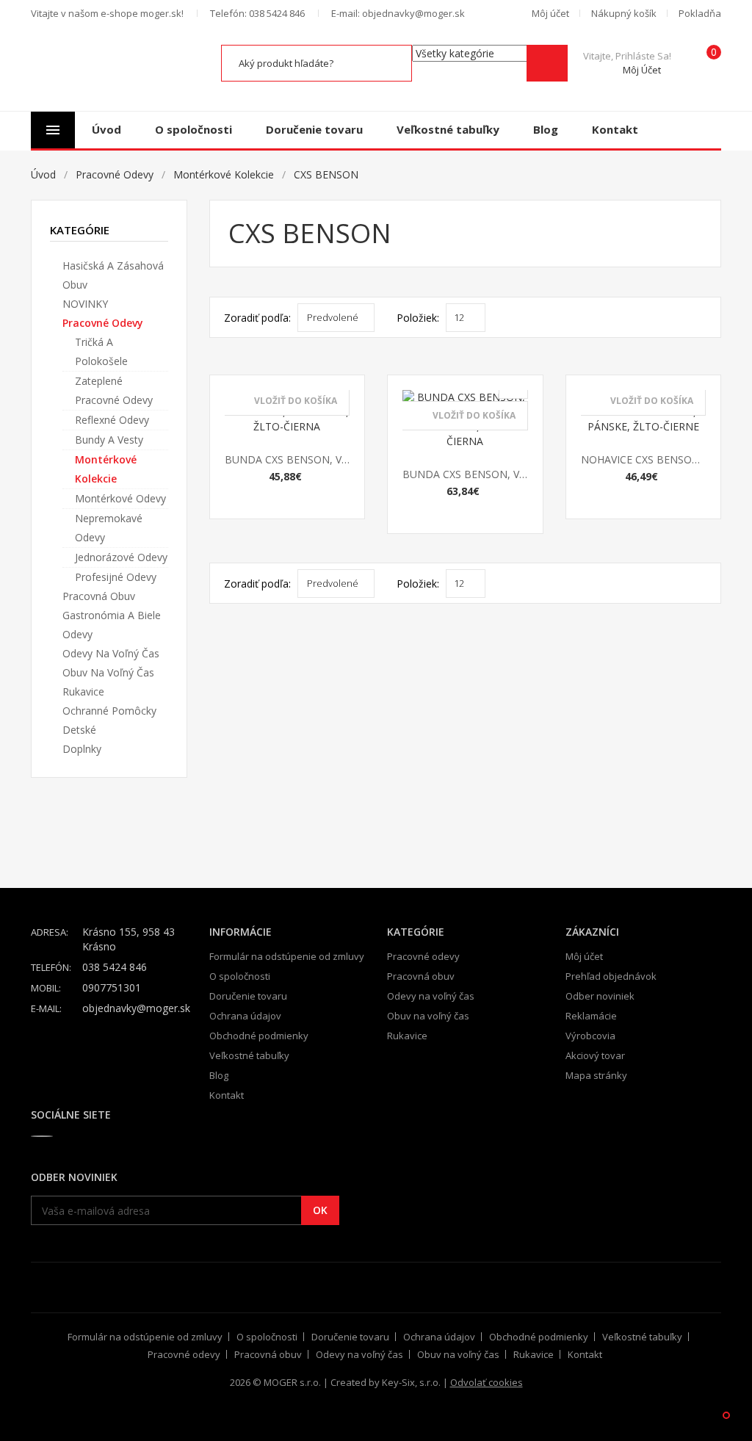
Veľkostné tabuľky (448, 129)
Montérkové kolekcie (223, 174)
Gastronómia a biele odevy (111, 624)
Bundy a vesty (109, 440)
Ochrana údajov (245, 1015)
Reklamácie (591, 1015)
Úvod (106, 129)
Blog (545, 129)
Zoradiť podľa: (257, 318)
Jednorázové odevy (121, 557)
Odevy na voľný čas (110, 653)
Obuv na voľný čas (108, 672)
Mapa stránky (596, 1075)
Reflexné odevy (112, 420)
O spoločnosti (193, 129)
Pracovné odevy (114, 174)
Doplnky (81, 749)
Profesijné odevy (115, 577)
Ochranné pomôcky (109, 711)
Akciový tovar (595, 1055)
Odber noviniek (599, 996)
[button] (550, 13)
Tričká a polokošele (101, 351)
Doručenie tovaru (314, 129)
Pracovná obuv (98, 596)
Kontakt (615, 129)
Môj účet (584, 956)
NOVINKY (85, 304)
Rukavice (83, 691)
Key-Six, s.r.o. (411, 1382)
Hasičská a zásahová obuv (113, 275)
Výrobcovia (590, 1035)
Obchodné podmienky (258, 1035)
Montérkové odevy (120, 498)
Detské (79, 730)
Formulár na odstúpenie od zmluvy (286, 956)
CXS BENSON (326, 174)
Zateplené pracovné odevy (114, 390)
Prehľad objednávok (611, 976)
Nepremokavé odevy (108, 527)
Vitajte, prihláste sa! (627, 62)
